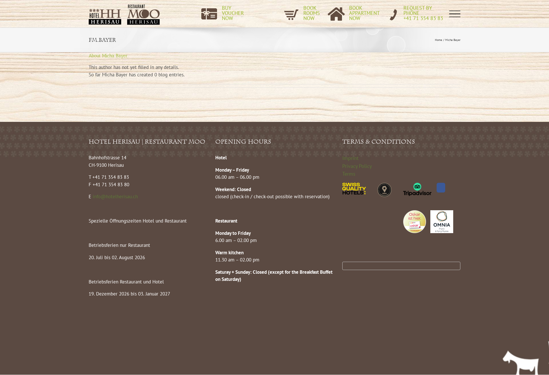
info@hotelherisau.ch (116, 196)
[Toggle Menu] (455, 14)
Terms (348, 173)
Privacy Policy (357, 166)
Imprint (350, 158)
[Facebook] (441, 188)
